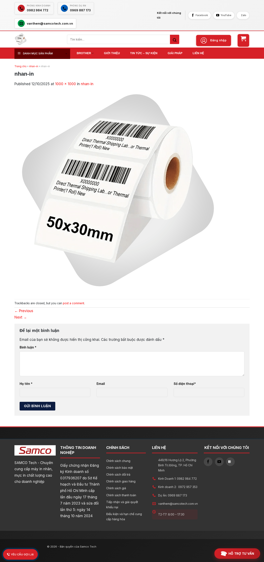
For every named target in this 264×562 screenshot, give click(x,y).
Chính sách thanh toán (121, 495)
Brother (84, 53)
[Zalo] (230, 461)
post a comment (73, 303)
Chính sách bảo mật (119, 467)
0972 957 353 (187, 487)
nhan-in (33, 66)
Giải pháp (175, 53)
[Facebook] (208, 461)
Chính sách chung (118, 461)
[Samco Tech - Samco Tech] (20, 39)
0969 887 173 (177, 495)
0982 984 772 (187, 478)
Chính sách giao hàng (121, 481)
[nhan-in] (117, 190)
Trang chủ (20, 66)
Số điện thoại (185, 384)
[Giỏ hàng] (243, 40)
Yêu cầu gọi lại (22, 554)
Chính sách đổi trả (118, 474)
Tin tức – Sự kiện (143, 53)
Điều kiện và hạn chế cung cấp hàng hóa (124, 516)
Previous (23, 311)
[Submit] (174, 39)
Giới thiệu (112, 53)
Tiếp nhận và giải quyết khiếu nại (122, 504)
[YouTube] (219, 461)
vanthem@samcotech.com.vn (178, 503)
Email (101, 384)
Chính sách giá (116, 488)
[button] (213, 40)
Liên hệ (198, 53)
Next (20, 317)
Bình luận (28, 347)
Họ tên (26, 384)
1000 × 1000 (65, 84)
